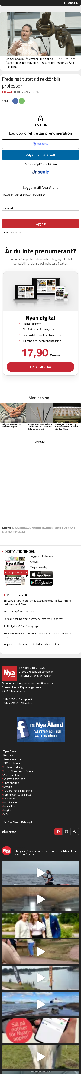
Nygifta (7, 810)
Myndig (7, 787)
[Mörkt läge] (75, 831)
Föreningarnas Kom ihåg (17, 794)
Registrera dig (38, 567)
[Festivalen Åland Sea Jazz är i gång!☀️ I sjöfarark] (40, 899)
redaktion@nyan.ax (41, 671)
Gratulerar (9, 798)
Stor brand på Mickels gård (19, 611)
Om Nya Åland (11, 822)
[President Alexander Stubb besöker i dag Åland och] (40, 951)
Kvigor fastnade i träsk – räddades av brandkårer (31, 644)
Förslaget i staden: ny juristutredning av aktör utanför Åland (66, 426)
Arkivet (34, 561)
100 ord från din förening (17, 791)
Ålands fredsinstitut (13, 532)
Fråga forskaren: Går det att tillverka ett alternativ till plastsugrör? (40, 426)
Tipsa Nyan (9, 751)
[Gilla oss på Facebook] (40, 729)
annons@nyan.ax (40, 675)
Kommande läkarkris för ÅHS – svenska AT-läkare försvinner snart (38, 635)
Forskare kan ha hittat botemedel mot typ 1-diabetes (33, 619)
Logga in (72, 3)
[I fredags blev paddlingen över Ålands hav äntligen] (40, 873)
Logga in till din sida (41, 556)
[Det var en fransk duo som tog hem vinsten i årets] (40, 978)
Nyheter (7, 92)
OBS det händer (12, 763)
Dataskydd (27, 822)
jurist (44, 528)
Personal (8, 755)
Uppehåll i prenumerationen (19, 771)
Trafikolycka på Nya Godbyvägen (22, 626)
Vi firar (7, 814)
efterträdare (31, 528)
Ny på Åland (10, 802)
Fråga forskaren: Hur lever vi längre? (12, 425)
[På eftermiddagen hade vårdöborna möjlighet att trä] (40, 925)
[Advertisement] (40, 484)
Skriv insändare (12, 759)
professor (55, 528)
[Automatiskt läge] (58, 831)
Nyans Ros (9, 806)
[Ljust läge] (66, 831)
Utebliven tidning (13, 767)
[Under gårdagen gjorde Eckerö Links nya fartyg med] (40, 1004)
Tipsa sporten (11, 783)
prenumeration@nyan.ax (37, 683)
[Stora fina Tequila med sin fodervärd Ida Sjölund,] (40, 1057)
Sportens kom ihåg (14, 779)
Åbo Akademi (68, 528)
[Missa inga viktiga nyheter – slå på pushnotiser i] (40, 1030)
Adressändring (11, 775)
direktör (17, 528)
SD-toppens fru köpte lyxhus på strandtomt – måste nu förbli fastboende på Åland (38, 602)
